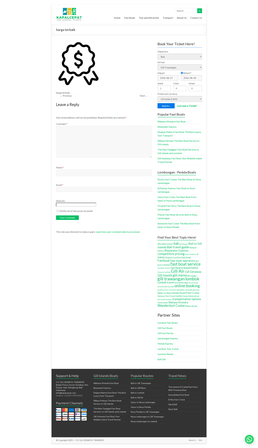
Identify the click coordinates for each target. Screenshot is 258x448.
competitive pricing (171, 254)
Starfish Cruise (181, 296)
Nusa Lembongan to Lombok (144, 421)
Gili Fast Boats (165, 327)
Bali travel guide (178, 247)
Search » (166, 105)
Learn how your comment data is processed (118, 231)
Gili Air (178, 271)
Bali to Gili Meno (138, 388)
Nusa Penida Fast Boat (166, 287)
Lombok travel (166, 282)
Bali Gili (162, 359)
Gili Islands (165, 275)
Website (60, 200)
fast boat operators (182, 260)
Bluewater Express (167, 126)
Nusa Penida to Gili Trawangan (145, 412)
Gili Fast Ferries (165, 333)
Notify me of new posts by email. (76, 210)
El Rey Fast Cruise (176, 399)
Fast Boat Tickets (164, 268)
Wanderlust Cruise (171, 305)
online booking (187, 285)
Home (117, 17)
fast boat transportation (184, 267)
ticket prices (193, 296)
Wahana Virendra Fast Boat (172, 121)
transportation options (186, 299)
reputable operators (192, 290)
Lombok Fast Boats (168, 322)
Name (60, 167)
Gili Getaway (193, 271)
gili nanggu (191, 276)
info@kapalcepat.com (66, 393)
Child (176, 83)
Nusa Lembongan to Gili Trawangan (147, 416)
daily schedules (190, 254)
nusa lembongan (181, 282)
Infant (192, 83)
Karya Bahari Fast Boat (178, 395)
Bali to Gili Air (137, 397)
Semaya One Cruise (166, 296)
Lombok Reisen (165, 354)
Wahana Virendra (178, 302)
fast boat (186, 257)
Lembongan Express (168, 338)
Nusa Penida (193, 283)
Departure (163, 51)
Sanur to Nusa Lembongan (143, 402)
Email (59, 184)
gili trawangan (171, 278)
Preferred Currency (167, 93)
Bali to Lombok (137, 392)
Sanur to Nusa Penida (168, 293)
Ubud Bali (172, 404)
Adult (160, 83)
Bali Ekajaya (183, 244)
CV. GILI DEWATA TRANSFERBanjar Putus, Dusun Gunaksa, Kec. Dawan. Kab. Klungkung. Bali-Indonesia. (72, 386)
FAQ (200, 440)
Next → (144, 95)
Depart (161, 73)
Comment (62, 123)
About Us (182, 17)
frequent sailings (164, 272)
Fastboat (164, 260)
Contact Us (196, 17)
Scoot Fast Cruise (189, 292)
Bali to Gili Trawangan (141, 383)
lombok (192, 278)
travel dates (163, 302)
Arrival (161, 62)
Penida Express (165, 343)
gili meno (180, 275)
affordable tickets (165, 244)
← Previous (66, 95)
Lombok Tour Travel (168, 348)
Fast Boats (129, 17)
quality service (163, 290)
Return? (187, 73)
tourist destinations (165, 299)
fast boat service (185, 263)
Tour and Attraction (149, 17)
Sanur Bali (172, 409)
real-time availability (176, 290)
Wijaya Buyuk (191, 306)
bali (176, 243)
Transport (168, 17)
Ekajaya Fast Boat (173, 257)
